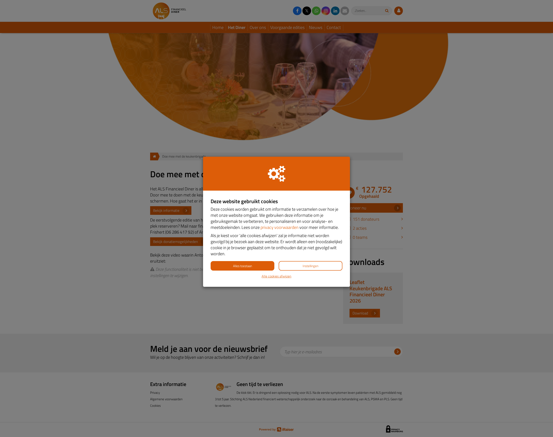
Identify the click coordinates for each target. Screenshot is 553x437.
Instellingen (310, 265)
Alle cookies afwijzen (276, 276)
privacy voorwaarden (280, 227)
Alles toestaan (242, 265)
